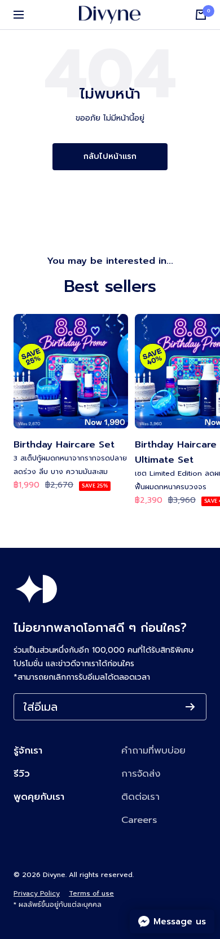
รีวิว (22, 774)
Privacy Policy (37, 893)
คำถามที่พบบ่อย (153, 750)
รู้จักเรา (28, 750)
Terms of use (91, 893)
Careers (139, 820)
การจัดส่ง (140, 774)
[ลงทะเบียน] (190, 707)
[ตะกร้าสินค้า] (200, 15)
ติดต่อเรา (140, 797)
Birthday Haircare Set (64, 444)
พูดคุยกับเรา (39, 797)
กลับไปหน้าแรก (110, 156)
